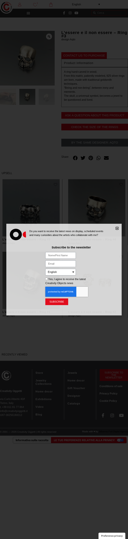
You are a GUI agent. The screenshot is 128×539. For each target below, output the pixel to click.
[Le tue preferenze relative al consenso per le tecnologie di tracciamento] (111, 536)
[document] (64, 269)
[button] (117, 228)
